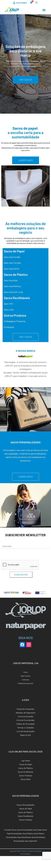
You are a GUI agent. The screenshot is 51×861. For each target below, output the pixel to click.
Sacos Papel (37, 830)
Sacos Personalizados (24, 830)
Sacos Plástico (28, 834)
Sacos (14, 830)
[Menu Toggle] (44, 10)
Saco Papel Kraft (31, 841)
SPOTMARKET (25, 854)
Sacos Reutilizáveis (24, 837)
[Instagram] (28, 644)
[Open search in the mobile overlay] (36, 2)
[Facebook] (22, 644)
